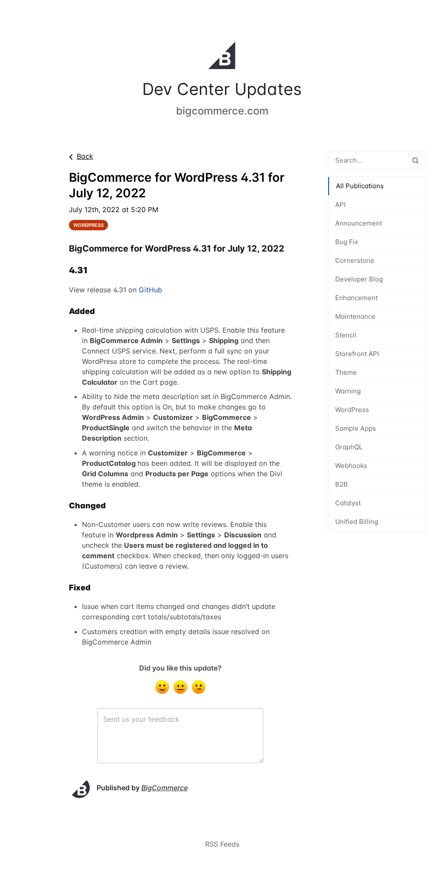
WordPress (352, 410)
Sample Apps (355, 428)
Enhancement (356, 298)
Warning (348, 391)
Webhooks (351, 465)
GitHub (150, 289)
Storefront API (357, 354)
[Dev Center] (222, 57)
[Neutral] (180, 687)
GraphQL (348, 447)
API (340, 204)
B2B (341, 484)
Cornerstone (354, 260)
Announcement (358, 223)
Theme (346, 372)
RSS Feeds (222, 844)
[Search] (415, 160)
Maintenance (355, 316)
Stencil (345, 335)
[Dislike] (199, 687)
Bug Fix (346, 242)
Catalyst (348, 503)
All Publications (360, 186)
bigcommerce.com (222, 111)
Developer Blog (359, 279)
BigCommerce (164, 787)
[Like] (162, 687)
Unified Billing (356, 521)
